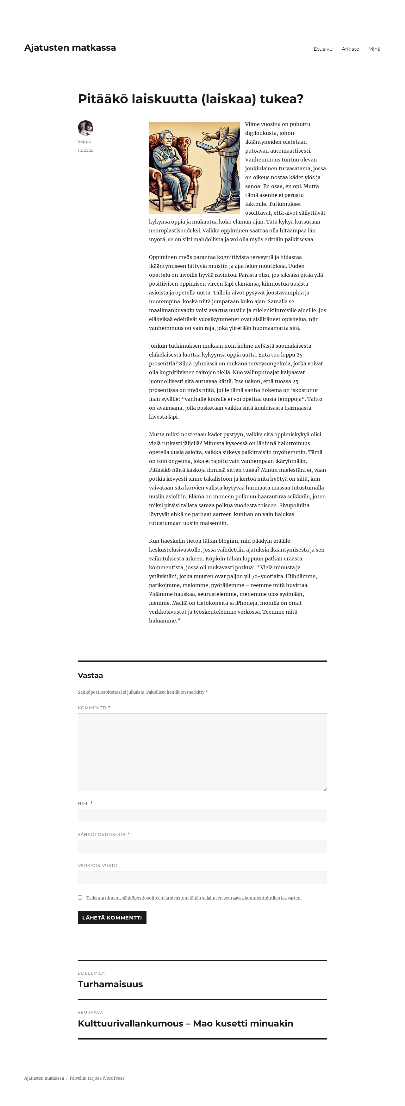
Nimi (85, 803)
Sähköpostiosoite (104, 834)
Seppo (84, 141)
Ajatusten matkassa (70, 47)
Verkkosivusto (98, 865)
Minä (374, 49)
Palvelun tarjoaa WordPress (97, 1078)
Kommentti (94, 708)
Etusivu (323, 49)
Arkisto (350, 49)
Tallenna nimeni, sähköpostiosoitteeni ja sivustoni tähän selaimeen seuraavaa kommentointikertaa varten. (194, 898)
